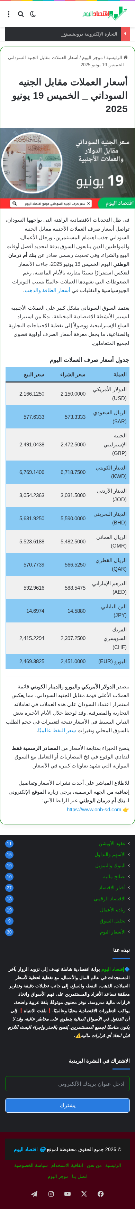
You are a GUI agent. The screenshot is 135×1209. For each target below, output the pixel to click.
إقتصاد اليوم (112, 969)
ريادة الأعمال (113, 909)
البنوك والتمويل (110, 865)
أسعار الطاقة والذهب (47, 290)
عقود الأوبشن (112, 843)
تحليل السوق (113, 920)
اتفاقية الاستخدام (67, 1165)
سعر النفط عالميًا (57, 730)
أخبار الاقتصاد (112, 887)
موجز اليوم (92, 57)
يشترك (67, 1105)
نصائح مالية (114, 876)
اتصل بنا (80, 1176)
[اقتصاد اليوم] (102, 14)
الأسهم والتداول (110, 854)
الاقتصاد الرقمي (110, 898)
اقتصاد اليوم (29, 1149)
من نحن (94, 1165)
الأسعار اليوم (113, 932)
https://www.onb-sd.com (94, 809)
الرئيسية (115, 57)
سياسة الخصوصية (31, 1165)
